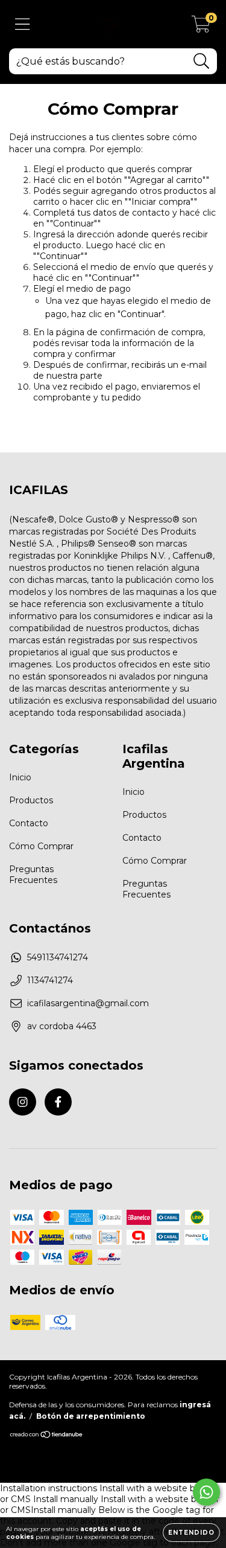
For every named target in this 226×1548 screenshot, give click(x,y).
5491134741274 (57, 957)
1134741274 (50, 980)
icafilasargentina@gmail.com (88, 1003)
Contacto (28, 823)
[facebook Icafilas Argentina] (58, 1102)
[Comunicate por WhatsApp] (206, 1492)
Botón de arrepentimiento (90, 1416)
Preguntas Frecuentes (33, 874)
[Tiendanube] (46, 1435)
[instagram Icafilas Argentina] (22, 1102)
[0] (201, 27)
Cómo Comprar (41, 846)
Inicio (20, 777)
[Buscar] (201, 61)
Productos (31, 800)
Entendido (191, 1533)
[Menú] (22, 24)
